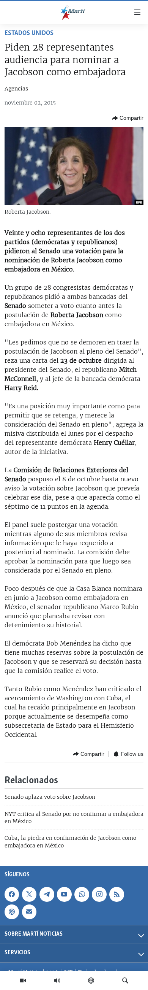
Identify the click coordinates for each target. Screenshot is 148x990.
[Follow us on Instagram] (99, 894)
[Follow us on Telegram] (46, 894)
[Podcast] (91, 980)
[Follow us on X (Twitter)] (29, 894)
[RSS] (116, 894)
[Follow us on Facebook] (12, 894)
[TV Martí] (22, 980)
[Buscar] (125, 980)
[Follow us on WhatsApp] (81, 894)
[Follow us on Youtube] (64, 894)
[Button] (127, 118)
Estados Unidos (29, 33)
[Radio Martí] (57, 980)
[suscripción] (29, 911)
